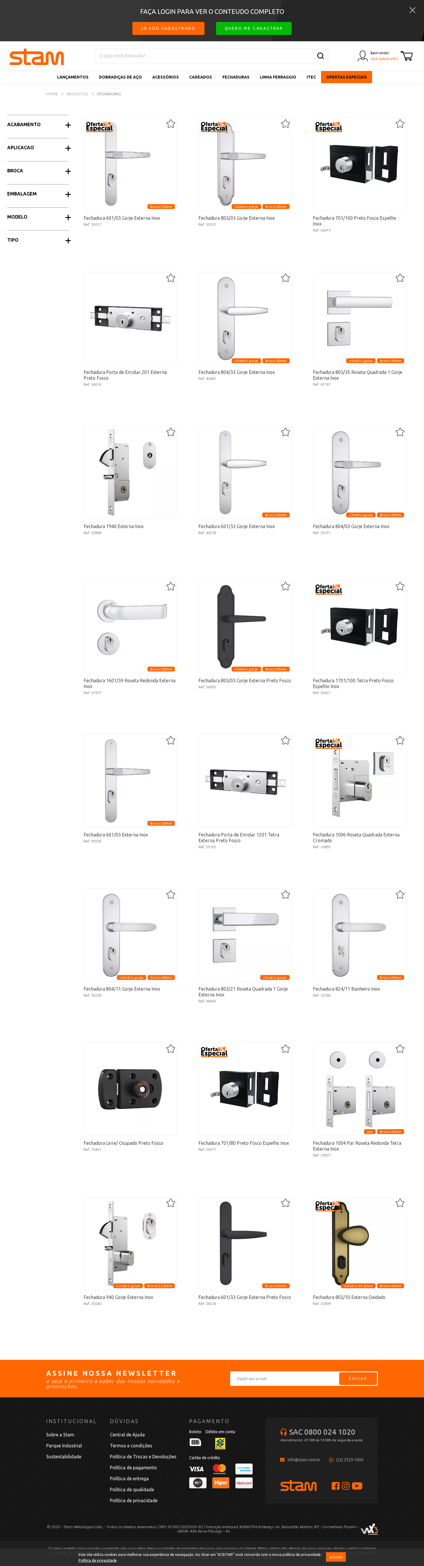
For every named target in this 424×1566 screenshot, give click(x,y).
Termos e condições (131, 1445)
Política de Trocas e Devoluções (143, 1456)
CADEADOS (200, 77)
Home (52, 94)
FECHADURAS (235, 77)
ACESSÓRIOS (165, 77)
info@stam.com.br (304, 1459)
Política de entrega (129, 1478)
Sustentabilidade (63, 1456)
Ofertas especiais (346, 77)
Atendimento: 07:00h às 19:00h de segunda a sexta (322, 1440)
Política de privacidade (97, 1560)
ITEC (311, 77)
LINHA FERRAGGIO (278, 77)
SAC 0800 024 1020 (322, 1432)
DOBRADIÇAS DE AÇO (120, 77)
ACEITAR (335, 1557)
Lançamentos (73, 77)
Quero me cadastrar (254, 28)
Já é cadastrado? (384, 59)
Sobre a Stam (60, 1434)
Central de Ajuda (127, 1434)
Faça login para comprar (130, 250)
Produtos (77, 94)
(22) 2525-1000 (349, 1459)
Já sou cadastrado (168, 28)
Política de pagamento (133, 1467)
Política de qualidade (132, 1489)
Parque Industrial (64, 1445)
